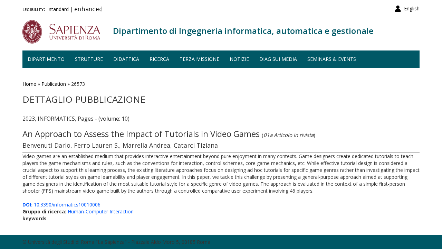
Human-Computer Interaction (101, 211)
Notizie (239, 59)
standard (59, 9)
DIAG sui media (278, 59)
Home (29, 84)
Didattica (126, 59)
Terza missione (199, 59)
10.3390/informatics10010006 (61, 204)
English (412, 8)
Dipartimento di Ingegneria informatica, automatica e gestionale (243, 30)
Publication (53, 84)
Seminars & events (331, 59)
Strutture (89, 59)
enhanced (88, 10)
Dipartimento (46, 59)
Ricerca (159, 59)
